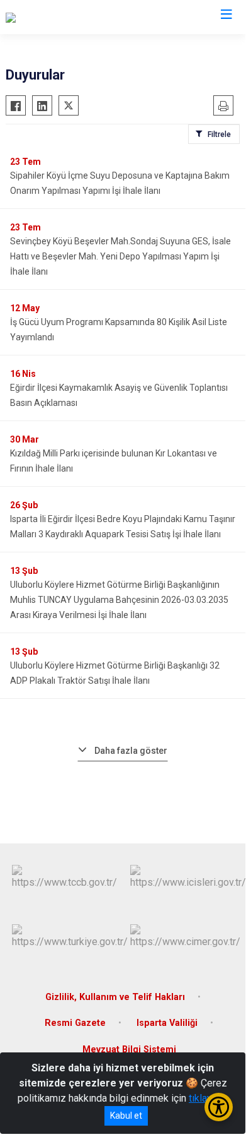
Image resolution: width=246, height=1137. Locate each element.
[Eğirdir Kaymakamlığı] (52, 17)
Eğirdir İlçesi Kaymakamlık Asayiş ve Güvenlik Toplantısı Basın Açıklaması (119, 395)
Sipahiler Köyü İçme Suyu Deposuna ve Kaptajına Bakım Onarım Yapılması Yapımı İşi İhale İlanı (120, 183)
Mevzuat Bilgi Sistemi (129, 1049)
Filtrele (219, 134)
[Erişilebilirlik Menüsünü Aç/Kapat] (218, 1107)
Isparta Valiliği (167, 1023)
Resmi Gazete (75, 1023)
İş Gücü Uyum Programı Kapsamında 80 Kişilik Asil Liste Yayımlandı (118, 329)
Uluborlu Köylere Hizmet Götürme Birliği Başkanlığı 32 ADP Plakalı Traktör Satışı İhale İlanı (115, 673)
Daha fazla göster (130, 751)
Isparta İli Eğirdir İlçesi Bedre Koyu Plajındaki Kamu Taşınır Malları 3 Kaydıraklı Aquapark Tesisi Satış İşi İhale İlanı (122, 526)
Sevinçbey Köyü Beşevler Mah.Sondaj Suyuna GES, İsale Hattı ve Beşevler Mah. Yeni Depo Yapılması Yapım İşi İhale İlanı (120, 256)
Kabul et (126, 1115)
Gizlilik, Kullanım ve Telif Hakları (115, 997)
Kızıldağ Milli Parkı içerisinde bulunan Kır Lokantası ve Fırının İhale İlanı (113, 460)
